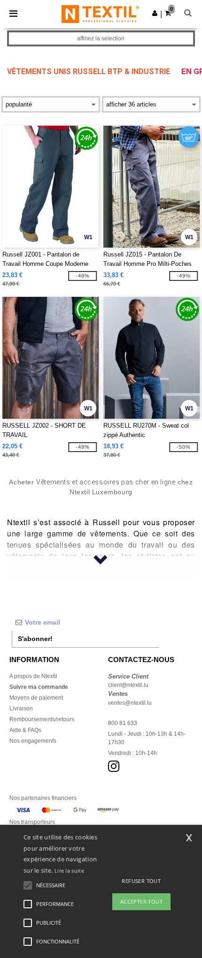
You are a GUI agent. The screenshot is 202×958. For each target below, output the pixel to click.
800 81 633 (122, 723)
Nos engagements (32, 741)
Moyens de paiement (36, 697)
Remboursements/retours (41, 719)
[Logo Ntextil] (100, 13)
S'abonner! (35, 638)
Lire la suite (69, 870)
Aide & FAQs (25, 730)
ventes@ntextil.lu (130, 703)
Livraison (21, 708)
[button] (154, 13)
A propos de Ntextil (33, 676)
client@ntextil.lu (128, 685)
